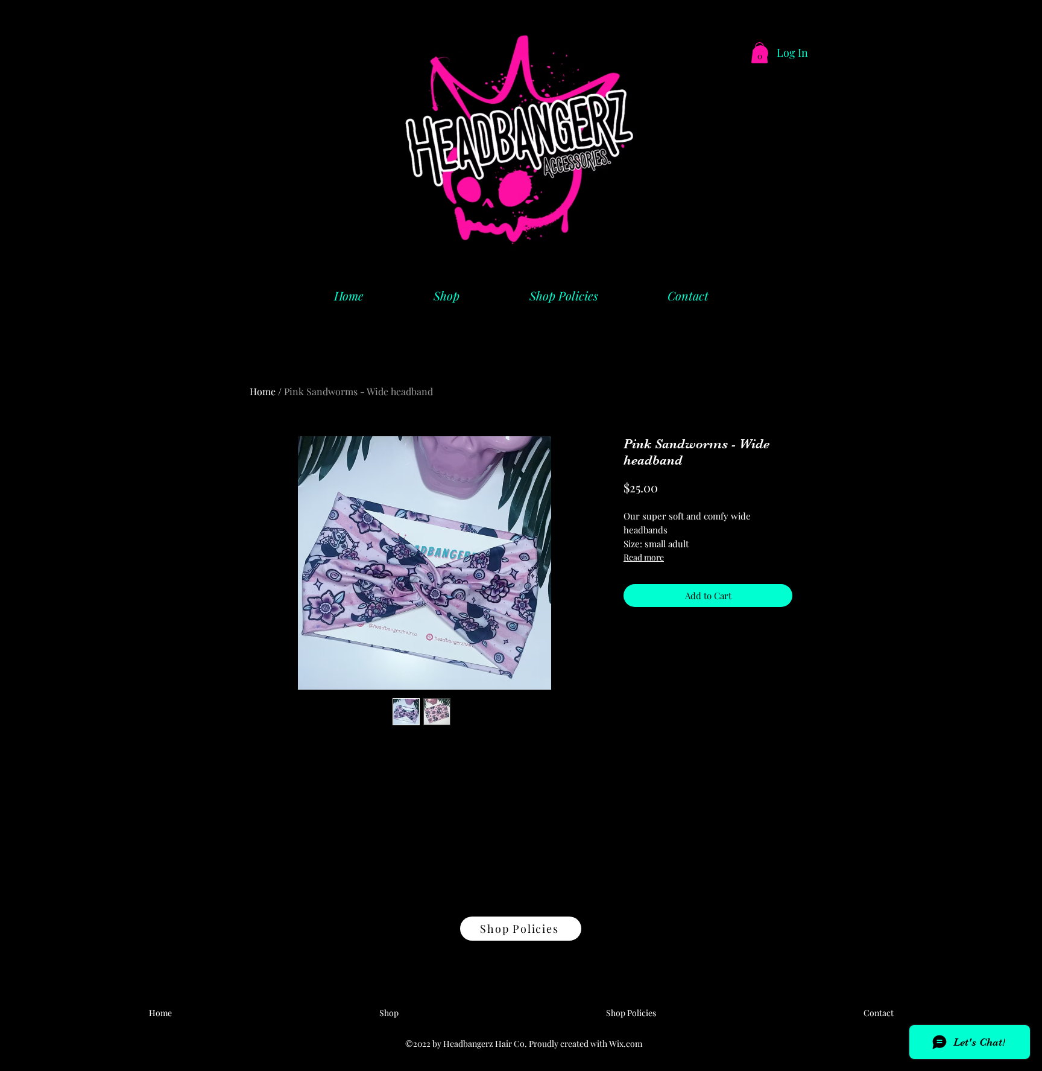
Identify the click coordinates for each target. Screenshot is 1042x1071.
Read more (644, 557)
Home (263, 391)
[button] (759, 52)
